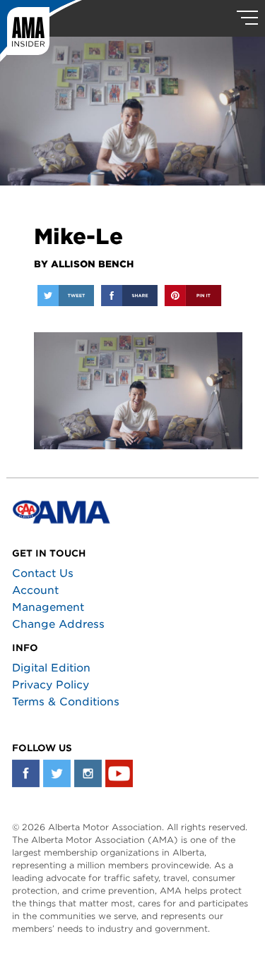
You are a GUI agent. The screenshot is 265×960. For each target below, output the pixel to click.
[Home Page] (41, 31)
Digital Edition (51, 668)
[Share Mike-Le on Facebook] (129, 295)
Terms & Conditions (65, 701)
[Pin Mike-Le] (193, 295)
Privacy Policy (50, 685)
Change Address (58, 624)
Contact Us (42, 573)
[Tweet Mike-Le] (66, 295)
